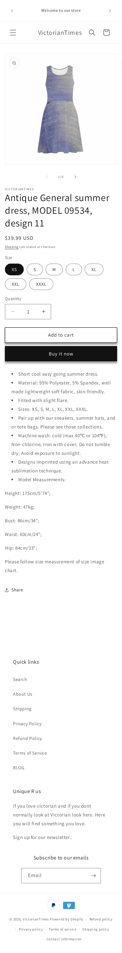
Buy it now (61, 354)
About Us (23, 694)
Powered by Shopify (66, 919)
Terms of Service (30, 753)
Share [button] (17, 590)
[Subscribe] (93, 875)
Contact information (64, 939)
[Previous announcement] (12, 11)
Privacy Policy (27, 724)
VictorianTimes (36, 919)
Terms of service (62, 929)
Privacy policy (31, 929)
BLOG (18, 768)
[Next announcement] (110, 11)
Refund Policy (27, 738)
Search (20, 679)
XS (14, 269)
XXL (16, 284)
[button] (13, 32)
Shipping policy (95, 929)
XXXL (41, 284)
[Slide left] (47, 177)
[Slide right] (75, 177)
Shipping (12, 247)
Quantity (13, 298)
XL (94, 269)
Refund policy (101, 919)
